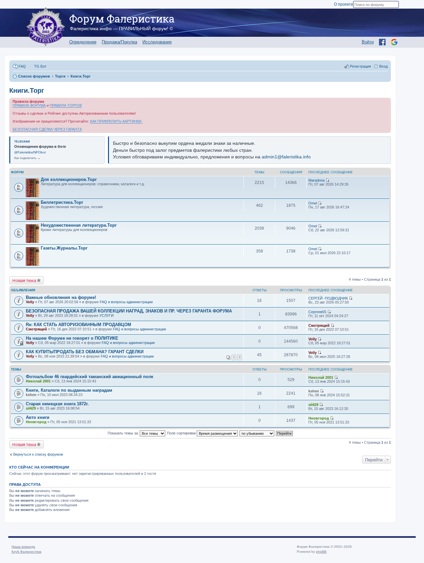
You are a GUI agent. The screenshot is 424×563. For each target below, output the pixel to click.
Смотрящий (36, 329)
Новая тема (24, 280)
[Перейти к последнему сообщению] (327, 180)
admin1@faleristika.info (286, 156)
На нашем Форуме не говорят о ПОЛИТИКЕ (72, 338)
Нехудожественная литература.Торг (79, 225)
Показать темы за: (124, 433)
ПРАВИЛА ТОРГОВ (66, 105)
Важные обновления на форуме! (61, 297)
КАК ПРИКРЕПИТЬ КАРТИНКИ (116, 121)
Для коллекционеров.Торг (69, 179)
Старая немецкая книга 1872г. (57, 403)
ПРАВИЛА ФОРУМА (29, 105)
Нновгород (36, 422)
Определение (82, 41)
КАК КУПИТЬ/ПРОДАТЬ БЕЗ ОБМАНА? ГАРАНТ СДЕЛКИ (84, 351)
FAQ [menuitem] (22, 66)
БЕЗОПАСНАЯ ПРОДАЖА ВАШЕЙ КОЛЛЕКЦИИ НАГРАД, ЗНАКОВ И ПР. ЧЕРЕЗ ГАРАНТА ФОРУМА (129, 311)
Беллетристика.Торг (62, 202)
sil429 (31, 408)
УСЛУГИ (106, 315)
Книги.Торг (26, 90)
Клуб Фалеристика (26, 551)
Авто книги (37, 417)
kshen (31, 395)
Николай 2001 (38, 381)
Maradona (316, 180)
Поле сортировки (182, 433)
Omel (312, 203)
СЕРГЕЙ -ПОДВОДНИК (328, 298)
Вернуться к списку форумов (38, 454)
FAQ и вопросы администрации (126, 302)
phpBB (321, 551)
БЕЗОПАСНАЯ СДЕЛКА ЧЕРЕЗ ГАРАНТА (47, 129)
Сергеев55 (317, 312)
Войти (368, 41)
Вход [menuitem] (383, 66)
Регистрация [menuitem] (360, 66)
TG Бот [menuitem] (40, 66)
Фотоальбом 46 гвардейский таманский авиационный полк (89, 376)
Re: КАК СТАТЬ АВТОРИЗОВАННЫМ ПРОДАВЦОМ (78, 324)
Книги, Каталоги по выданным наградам (69, 390)
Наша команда (23, 546)
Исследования (157, 41)
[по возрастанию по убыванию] (257, 433)
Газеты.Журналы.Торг (64, 248)
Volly (30, 302)
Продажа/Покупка (119, 41)
